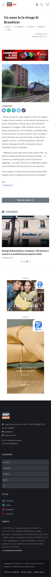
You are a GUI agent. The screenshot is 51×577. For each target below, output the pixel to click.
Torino (9, 30)
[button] (43, 4)
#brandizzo (8, 185)
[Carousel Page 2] (24, 261)
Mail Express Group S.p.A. (25, 567)
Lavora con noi (10, 435)
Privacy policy (26, 572)
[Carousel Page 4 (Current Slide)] (29, 261)
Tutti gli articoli (24, 200)
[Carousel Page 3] (27, 261)
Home (8, 27)
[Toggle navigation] (3, 4)
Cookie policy (39, 572)
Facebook (10, 501)
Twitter (8, 505)
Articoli (30, 27)
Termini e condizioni (11, 572)
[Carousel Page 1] (21, 261)
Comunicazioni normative (13, 550)
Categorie (20, 27)
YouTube (9, 514)
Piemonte (41, 27)
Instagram (10, 509)
